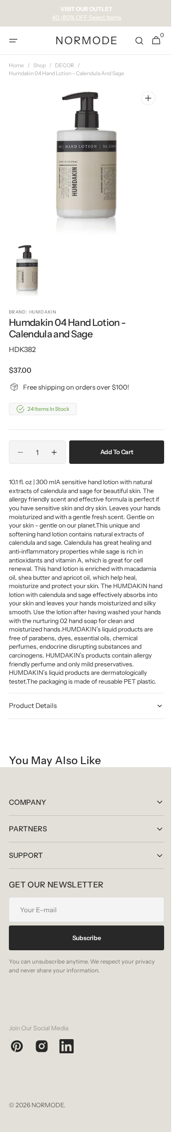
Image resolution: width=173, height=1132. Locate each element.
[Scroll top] (156, 1121)
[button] (13, 40)
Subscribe (83, 946)
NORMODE (47, 1113)
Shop (39, 65)
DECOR (64, 65)
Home (16, 65)
